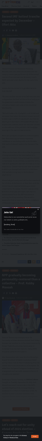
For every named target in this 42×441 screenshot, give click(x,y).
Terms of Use (14, 437)
